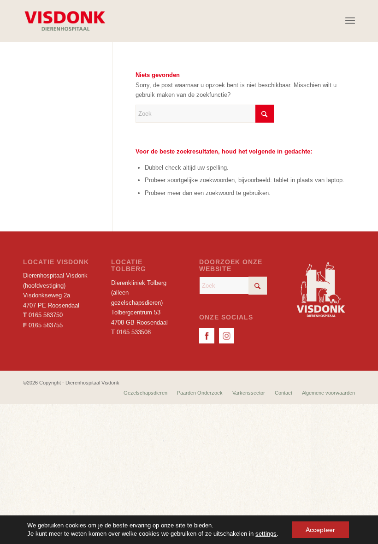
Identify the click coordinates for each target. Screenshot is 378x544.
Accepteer (320, 529)
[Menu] (350, 20)
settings (266, 533)
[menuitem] (350, 20)
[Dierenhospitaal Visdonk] (64, 20)
